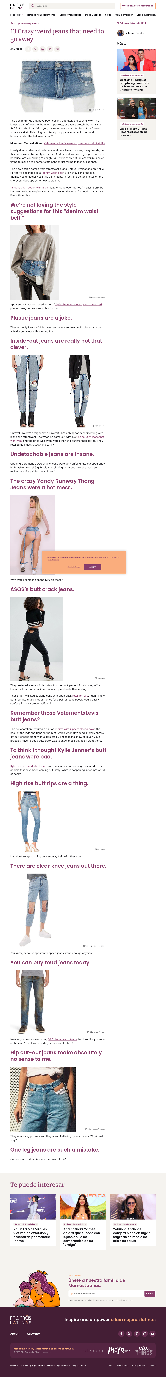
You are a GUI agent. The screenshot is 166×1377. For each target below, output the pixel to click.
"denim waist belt (52, 172)
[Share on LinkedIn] (43, 49)
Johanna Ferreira (135, 33)
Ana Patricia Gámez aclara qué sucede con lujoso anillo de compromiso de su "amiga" (81, 1237)
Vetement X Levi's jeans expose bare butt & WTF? (74, 143)
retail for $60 (80, 695)
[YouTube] (152, 1334)
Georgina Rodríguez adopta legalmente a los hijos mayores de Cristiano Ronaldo (134, 84)
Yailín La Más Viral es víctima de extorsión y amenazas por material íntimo (32, 1235)
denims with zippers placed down (74, 729)
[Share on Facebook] (28, 49)
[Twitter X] (129, 1334)
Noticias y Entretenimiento (132, 75)
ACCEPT (92, 567)
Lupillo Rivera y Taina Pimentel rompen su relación (133, 132)
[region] (84, 562)
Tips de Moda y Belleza (27, 23)
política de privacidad (123, 1300)
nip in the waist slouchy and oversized (78, 304)
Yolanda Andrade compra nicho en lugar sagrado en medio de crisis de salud (131, 1235)
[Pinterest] (137, 1334)
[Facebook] (121, 1334)
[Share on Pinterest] (50, 49)
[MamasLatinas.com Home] (17, 6)
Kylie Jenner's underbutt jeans (28, 766)
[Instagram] (145, 1334)
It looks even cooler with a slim (30, 187)
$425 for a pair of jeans (62, 1039)
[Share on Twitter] (35, 49)
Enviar (149, 1293)
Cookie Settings (74, 567)
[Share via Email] (57, 49)
